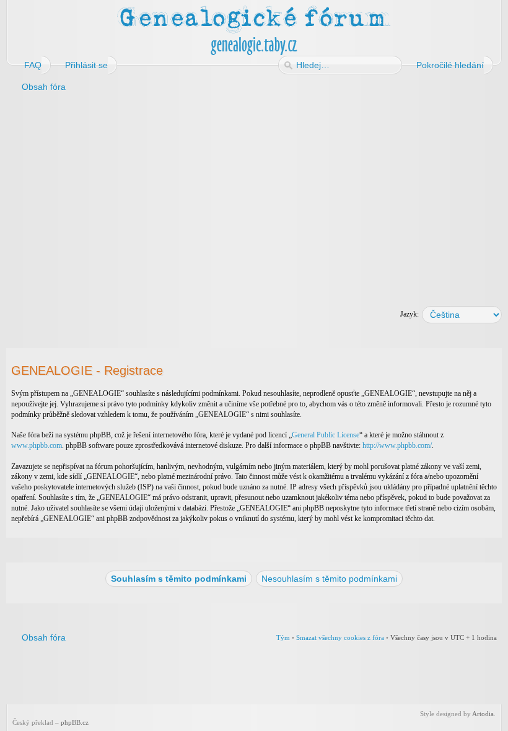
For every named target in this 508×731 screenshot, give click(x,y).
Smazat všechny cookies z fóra (340, 637)
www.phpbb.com (36, 445)
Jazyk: (409, 314)
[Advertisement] (254, 197)
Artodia (483, 713)
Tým (283, 637)
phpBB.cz (75, 722)
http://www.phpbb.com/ (397, 445)
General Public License (325, 435)
